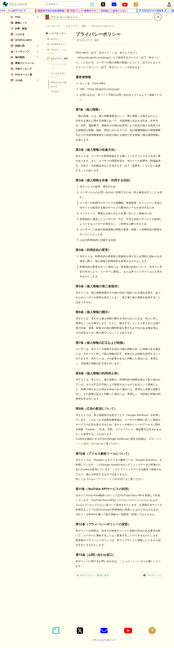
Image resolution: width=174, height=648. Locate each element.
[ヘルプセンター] (136, 4)
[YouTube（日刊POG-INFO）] (125, 4)
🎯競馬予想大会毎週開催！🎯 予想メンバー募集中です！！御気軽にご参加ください (76, 10)
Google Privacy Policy (89, 504)
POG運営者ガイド (58, 44)
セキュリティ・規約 (76, 26)
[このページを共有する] (158, 17)
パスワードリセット (58, 66)
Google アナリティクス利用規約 (106, 479)
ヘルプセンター (53, 26)
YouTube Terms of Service (133, 500)
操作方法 (54, 39)
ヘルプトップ (153, 575)
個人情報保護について (58, 75)
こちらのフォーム (129, 561)
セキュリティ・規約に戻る (94, 575)
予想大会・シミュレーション (57, 51)
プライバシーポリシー (58, 84)
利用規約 (55, 91)
